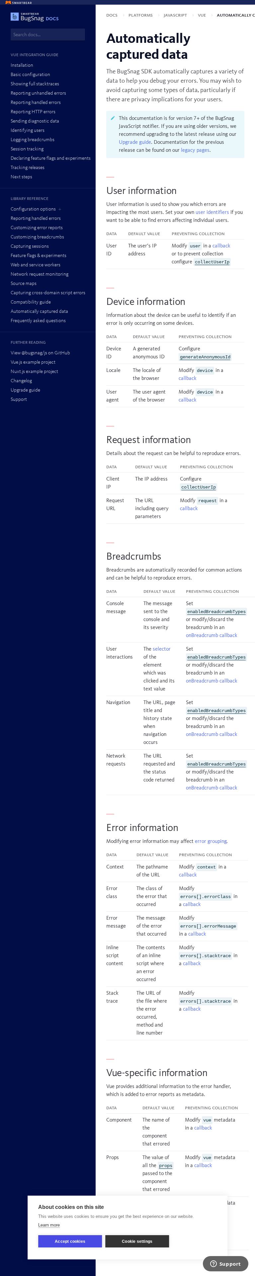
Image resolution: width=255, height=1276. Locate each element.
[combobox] (48, 35)
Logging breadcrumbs (32, 139)
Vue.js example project (33, 362)
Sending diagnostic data (35, 121)
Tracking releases (27, 167)
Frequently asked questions (38, 321)
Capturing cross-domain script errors (48, 293)
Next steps (21, 177)
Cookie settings (137, 1241)
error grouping (210, 841)
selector (162, 649)
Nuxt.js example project (34, 371)
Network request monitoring (39, 274)
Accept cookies (70, 1241)
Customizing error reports (37, 228)
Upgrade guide (25, 390)
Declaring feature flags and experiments (51, 158)
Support (19, 399)
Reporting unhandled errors (38, 93)
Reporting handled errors (36, 102)
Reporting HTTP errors (33, 112)
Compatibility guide (31, 302)
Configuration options (33, 209)
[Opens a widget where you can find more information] (225, 1264)
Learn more (49, 1225)
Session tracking (27, 149)
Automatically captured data (39, 311)
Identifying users (27, 130)
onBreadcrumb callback (211, 635)
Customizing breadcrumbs (37, 237)
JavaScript (176, 15)
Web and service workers (35, 265)
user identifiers (212, 212)
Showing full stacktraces (35, 84)
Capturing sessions (30, 246)
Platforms (141, 15)
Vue (202, 15)
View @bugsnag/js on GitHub (40, 353)
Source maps (24, 283)
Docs (112, 15)
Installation (22, 65)
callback (221, 246)
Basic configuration (30, 74)
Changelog (21, 381)
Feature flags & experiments (38, 255)
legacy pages (195, 150)
